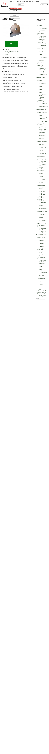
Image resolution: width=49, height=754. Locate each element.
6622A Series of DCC (43, 28)
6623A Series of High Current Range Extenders (43, 119)
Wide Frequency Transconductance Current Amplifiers (41, 278)
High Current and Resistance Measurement (40, 80)
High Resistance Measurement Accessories (42, 137)
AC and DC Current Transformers (12, 51)
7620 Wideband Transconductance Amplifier (42, 288)
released (6, 54)
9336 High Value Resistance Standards (42, 176)
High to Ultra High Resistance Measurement (40, 64)
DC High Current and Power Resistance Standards (41, 225)
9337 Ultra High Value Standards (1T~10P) (42, 181)
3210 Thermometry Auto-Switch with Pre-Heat (43, 154)
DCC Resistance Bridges (42, 112)
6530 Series (41, 71)
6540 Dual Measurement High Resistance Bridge (43, 68)
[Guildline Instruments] (4, 4)
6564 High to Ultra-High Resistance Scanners (42, 149)
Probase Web (45, 305)
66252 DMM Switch (43, 121)
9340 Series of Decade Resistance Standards (42, 216)
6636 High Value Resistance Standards (42, 166)
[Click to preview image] (16, 30)
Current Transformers (9, 52)
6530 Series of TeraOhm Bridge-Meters (42, 132)
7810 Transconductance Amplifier (42, 283)
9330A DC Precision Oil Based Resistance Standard (43, 208)
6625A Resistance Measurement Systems (42, 85)
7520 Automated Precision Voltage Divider (42, 45)
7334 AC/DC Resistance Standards (41, 189)
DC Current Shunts (41, 237)
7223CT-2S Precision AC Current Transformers (43, 59)
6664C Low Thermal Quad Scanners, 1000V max (43, 144)
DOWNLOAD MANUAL (12, 46)
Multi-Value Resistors (41, 219)
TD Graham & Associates (37, 305)
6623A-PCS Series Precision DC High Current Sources (42, 38)
